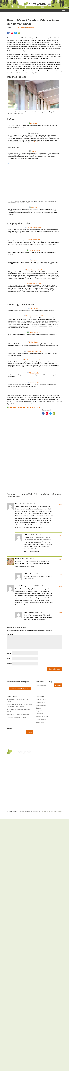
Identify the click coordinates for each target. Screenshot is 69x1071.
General (38, 708)
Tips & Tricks (21, 27)
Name (9, 653)
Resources (39, 714)
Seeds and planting (42, 716)
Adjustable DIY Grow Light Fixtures (18, 714)
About (9, 769)
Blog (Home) (11, 764)
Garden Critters (41, 699)
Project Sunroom (41, 711)
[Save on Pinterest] (12, 33)
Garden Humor (41, 702)
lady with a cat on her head (41, 141)
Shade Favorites (41, 719)
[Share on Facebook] (8, 33)
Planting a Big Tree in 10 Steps (16, 717)
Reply (60, 504)
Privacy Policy (45, 811)
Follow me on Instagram (20, 689)
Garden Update (41, 705)
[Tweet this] (15, 33)
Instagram (42, 754)
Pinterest (42, 751)
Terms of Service (56, 811)
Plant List (10, 766)
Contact (9, 772)
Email (9, 658)
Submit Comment (54, 669)
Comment (10, 634)
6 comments (30, 27)
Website (9, 663)
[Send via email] (19, 32)
